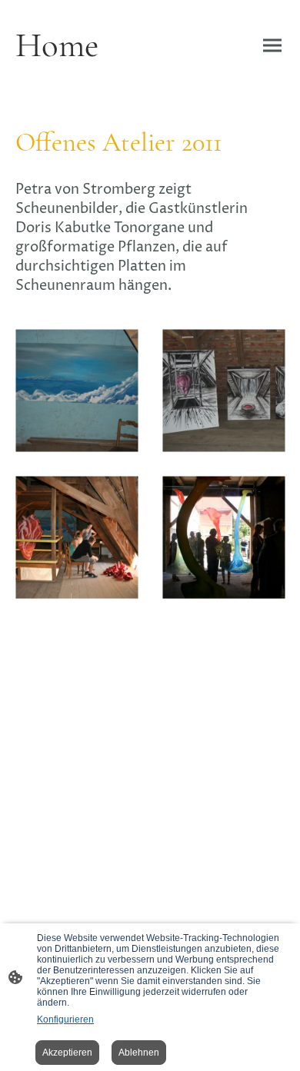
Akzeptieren (67, 1052)
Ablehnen (138, 1052)
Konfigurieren (65, 1019)
